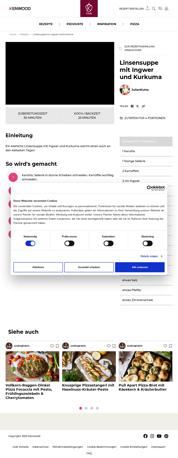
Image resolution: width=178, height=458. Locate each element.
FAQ (89, 453)
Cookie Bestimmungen (101, 446)
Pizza (134, 24)
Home (13, 34)
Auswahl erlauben (89, 267)
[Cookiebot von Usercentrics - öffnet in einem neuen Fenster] (149, 188)
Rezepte (46, 24)
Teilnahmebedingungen (67, 446)
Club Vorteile (21, 446)
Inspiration (106, 24)
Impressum (158, 446)
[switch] (69, 243)
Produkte (75, 24)
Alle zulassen (140, 267)
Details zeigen (149, 256)
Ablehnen (38, 267)
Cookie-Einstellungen (133, 446)
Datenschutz (40, 446)
